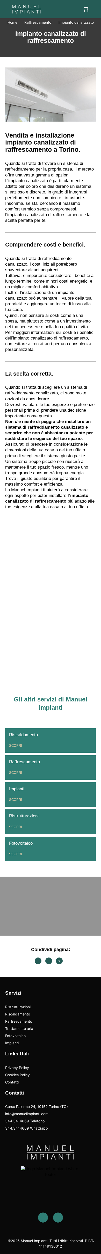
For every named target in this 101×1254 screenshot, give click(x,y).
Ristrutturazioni (24, 816)
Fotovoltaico (21, 843)
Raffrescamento (24, 761)
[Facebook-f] (43, 1217)
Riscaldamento (23, 734)
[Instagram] (58, 1217)
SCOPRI (15, 746)
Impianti (16, 788)
